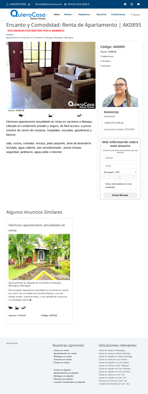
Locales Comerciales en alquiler (69, 382)
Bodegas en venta (63, 356)
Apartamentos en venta (65, 353)
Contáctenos (118, 14)
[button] (13, 75)
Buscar (136, 14)
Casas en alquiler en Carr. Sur (112, 378)
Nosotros (102, 14)
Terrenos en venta (63, 359)
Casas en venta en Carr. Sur (112, 374)
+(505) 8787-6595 (112, 123)
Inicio (57, 14)
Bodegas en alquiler (64, 376)
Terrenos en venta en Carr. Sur (113, 381)
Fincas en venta (62, 362)
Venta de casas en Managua (112, 350)
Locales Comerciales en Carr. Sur (114, 384)
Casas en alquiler (62, 370)
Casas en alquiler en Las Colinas (114, 362)
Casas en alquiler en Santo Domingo (115, 356)
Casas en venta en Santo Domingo (115, 353)
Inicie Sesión (12, 343)
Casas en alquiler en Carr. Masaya (114, 368)
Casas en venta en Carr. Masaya (114, 365)
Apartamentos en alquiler (66, 373)
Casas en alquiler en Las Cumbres (114, 371)
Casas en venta (61, 350)
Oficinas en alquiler (63, 379)
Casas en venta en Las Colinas (113, 359)
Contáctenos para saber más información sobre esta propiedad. (120, 151)
